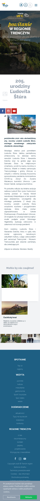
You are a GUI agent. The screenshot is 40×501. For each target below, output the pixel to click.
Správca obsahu (20, 467)
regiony (20, 369)
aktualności (20, 413)
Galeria (5, 100)
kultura (20, 384)
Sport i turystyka (20, 395)
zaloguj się (26, 5)
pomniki (20, 381)
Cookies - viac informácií (20, 474)
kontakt (20, 442)
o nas (20, 435)
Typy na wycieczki (20, 417)
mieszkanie (20, 388)
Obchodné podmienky (20, 477)
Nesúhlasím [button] (11, 497)
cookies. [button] (6, 492)
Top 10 (20, 366)
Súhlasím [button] (28, 497)
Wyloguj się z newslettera (20, 452)
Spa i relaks (20, 398)
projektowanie (20, 449)
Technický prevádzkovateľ (20, 470)
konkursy (20, 423)
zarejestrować (21, 5)
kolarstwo (20, 420)
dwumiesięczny (20, 439)
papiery (20, 445)
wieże (20, 401)
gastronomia (20, 391)
